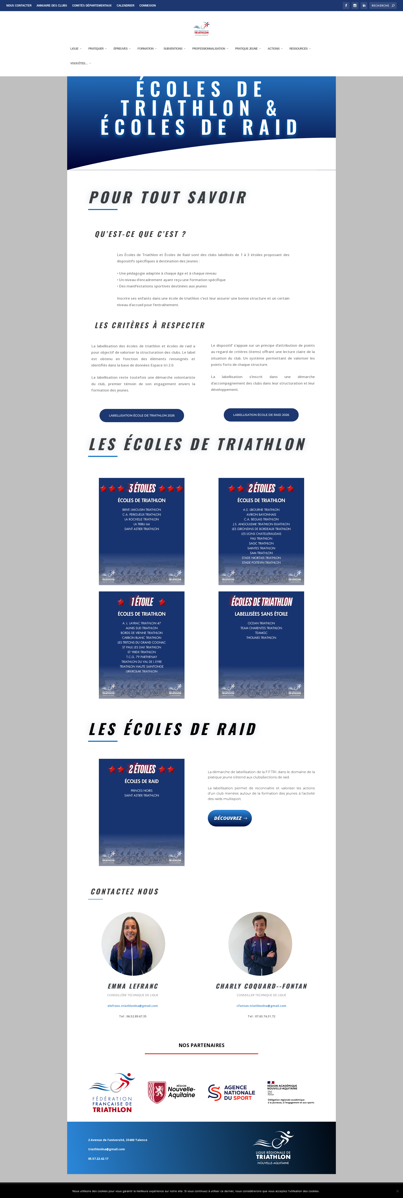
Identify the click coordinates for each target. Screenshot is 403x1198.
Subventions (173, 48)
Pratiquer (95, 48)
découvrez (227, 818)
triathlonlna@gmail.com (106, 1149)
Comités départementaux (92, 5)
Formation (145, 48)
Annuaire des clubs (52, 5)
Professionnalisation (208, 48)
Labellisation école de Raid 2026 (261, 415)
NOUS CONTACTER (18, 5)
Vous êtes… (79, 63)
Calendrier (125, 5)
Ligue (74, 48)
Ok (326, 1191)
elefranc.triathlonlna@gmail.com (132, 1006)
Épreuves (120, 48)
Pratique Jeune (246, 48)
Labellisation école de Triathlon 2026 (142, 415)
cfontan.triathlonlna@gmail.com (261, 1006)
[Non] (397, 1191)
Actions (273, 48)
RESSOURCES (298, 48)
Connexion (147, 5)
